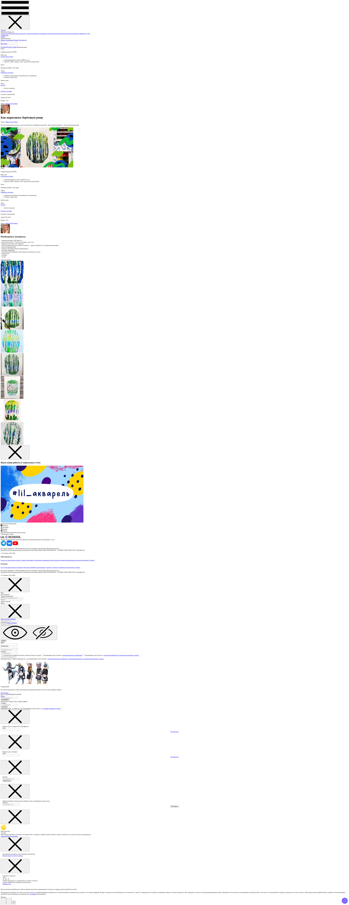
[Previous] (3, 901)
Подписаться (6, 781)
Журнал (3, 40)
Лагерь (3, 33)
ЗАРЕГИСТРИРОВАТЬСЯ (8, 657)
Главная (3, 30)
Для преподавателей (54, 33)
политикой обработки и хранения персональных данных (121, 655)
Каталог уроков (26, 33)
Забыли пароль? (12, 623)
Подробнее (33, 894)
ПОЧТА (3, 598)
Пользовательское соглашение (14, 567)
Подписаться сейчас (7, 56)
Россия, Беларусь (8, 855)
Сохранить (4, 707)
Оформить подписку (7, 72)
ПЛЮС (3, 37)
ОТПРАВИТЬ (5, 699)
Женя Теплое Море (12, 103)
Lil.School (4, 47)
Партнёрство (23, 40)
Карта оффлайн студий (83, 33)
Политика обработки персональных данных (37, 567)
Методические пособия (68, 33)
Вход (2, 43)
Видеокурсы (17, 33)
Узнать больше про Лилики (9, 836)
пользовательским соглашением (72, 655)
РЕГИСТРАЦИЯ (10, 619)
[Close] (14, 902)
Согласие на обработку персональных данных (65, 567)
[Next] (9, 901)
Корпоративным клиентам (73, 560)
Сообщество (4, 35)
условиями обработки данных (51, 708)
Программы (9, 33)
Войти (3, 619)
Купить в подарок (6, 91)
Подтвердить (175, 731)
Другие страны (18, 855)
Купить (3, 85)
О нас (2, 567)
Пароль (3, 599)
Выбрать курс (7, 884)
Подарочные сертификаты (39, 33)
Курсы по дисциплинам (8, 560)
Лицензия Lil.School (12, 40)
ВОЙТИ (3, 641)
